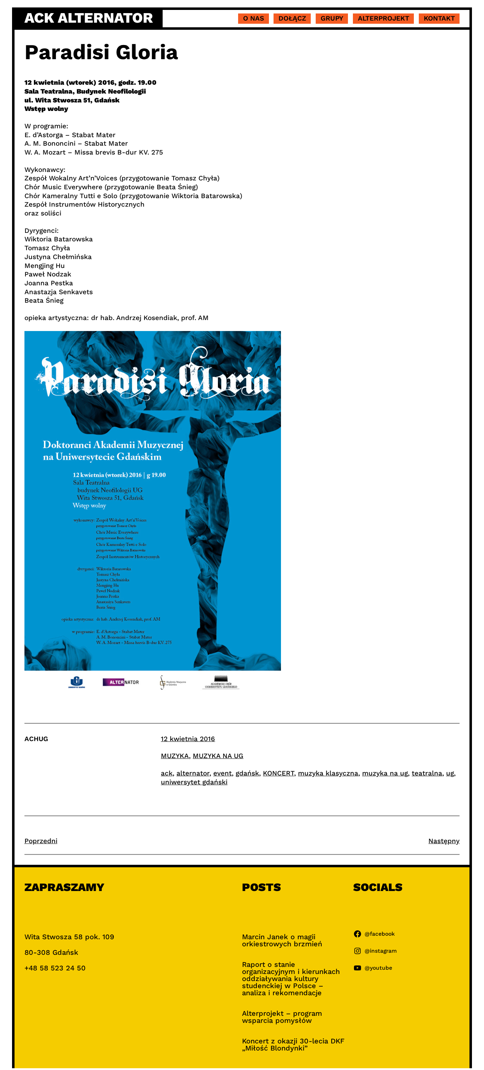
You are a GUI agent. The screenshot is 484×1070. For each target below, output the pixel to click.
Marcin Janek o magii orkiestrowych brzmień (282, 940)
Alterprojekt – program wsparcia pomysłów (282, 1017)
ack (167, 773)
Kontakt (439, 18)
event (222, 773)
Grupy (332, 18)
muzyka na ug (385, 773)
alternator (192, 773)
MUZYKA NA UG (218, 756)
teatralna (427, 773)
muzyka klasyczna (328, 773)
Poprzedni (40, 841)
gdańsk (247, 773)
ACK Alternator (88, 18)
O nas (253, 18)
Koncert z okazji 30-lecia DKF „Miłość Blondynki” (293, 1044)
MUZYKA (175, 756)
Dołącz (292, 18)
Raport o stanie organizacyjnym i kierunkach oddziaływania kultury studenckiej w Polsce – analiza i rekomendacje (291, 978)
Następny (444, 841)
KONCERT (278, 773)
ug (450, 773)
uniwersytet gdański (194, 782)
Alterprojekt (383, 18)
